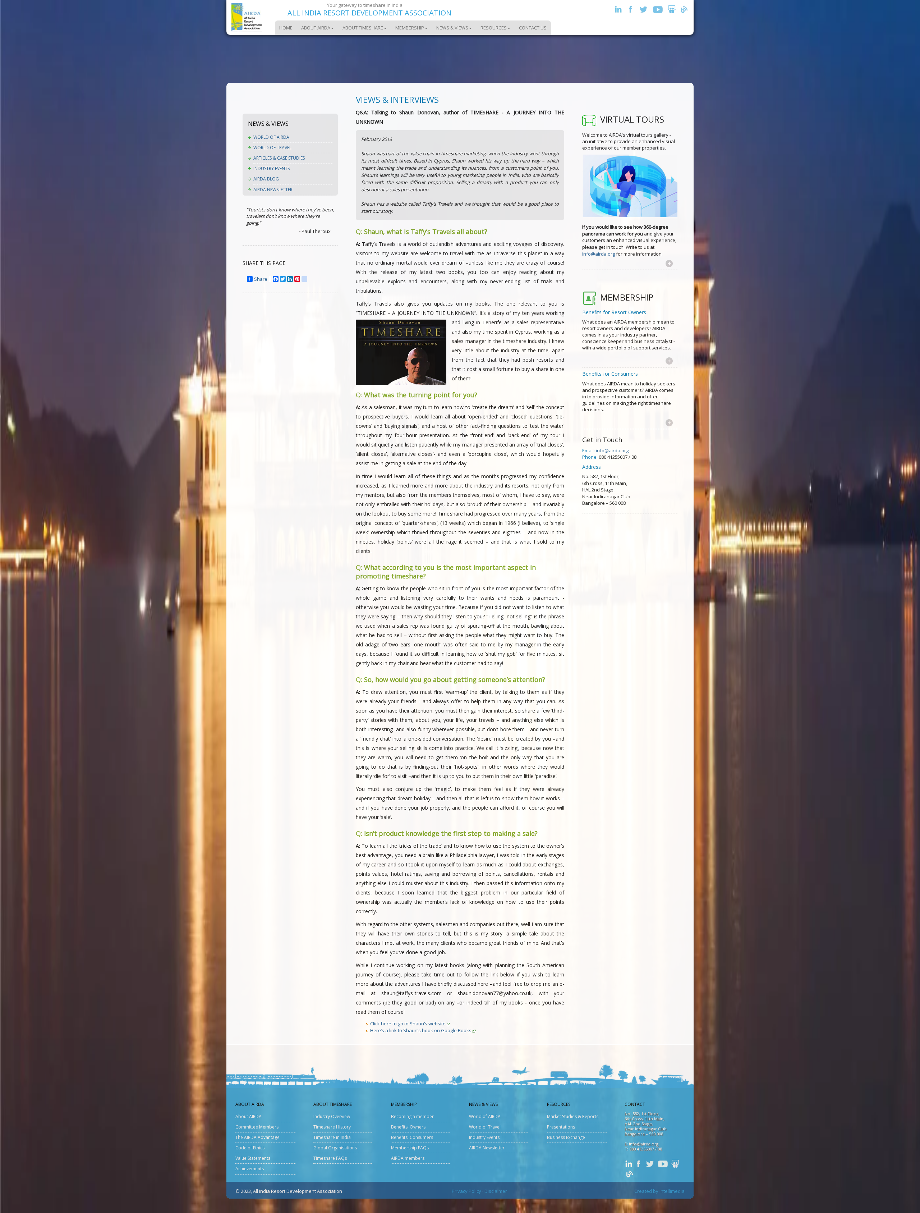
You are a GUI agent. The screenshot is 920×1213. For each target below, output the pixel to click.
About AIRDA (315, 27)
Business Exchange (566, 1137)
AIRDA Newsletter (273, 190)
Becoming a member (412, 1116)
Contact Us (533, 27)
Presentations (561, 1127)
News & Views (452, 27)
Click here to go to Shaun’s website (408, 1023)
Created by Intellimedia (659, 1191)
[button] (669, 263)
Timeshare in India (332, 1137)
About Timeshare (362, 27)
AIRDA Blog (266, 179)
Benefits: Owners (408, 1127)
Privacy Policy (466, 1191)
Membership (409, 27)
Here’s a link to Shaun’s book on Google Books (421, 1030)
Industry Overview (331, 1116)
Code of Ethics (249, 1148)
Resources (493, 27)
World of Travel (272, 148)
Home (286, 27)
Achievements (249, 1169)
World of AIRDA (271, 137)
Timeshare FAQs (330, 1158)
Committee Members (257, 1127)
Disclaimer (495, 1191)
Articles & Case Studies (279, 158)
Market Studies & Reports (572, 1116)
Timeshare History (332, 1127)
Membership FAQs (410, 1148)
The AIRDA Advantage (257, 1137)
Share (260, 279)
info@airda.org (598, 254)
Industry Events (271, 168)
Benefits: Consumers (412, 1137)
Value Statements (252, 1158)
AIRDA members (407, 1158)
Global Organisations (335, 1148)
